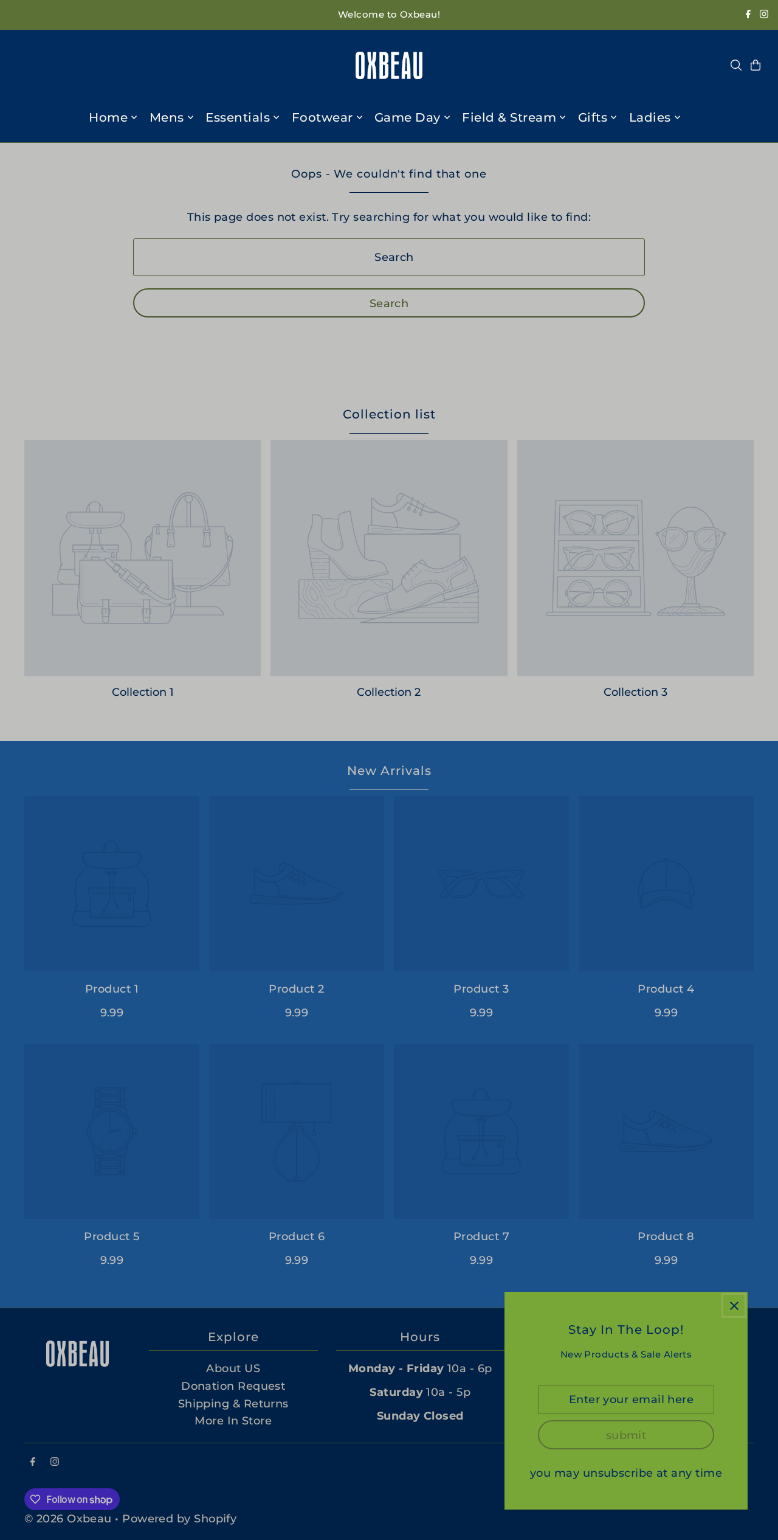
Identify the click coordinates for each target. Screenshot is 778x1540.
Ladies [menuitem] (650, 117)
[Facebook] (748, 15)
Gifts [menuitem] (593, 117)
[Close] (734, 1305)
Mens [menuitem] (167, 117)
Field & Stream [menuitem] (509, 117)
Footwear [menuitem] (322, 117)
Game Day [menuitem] (407, 117)
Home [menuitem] (108, 117)
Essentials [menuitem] (237, 117)
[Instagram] (764, 15)
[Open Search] (736, 65)
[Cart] (755, 65)
